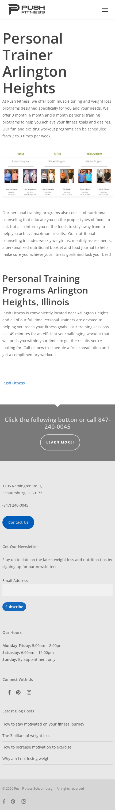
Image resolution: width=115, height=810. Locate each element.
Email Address (15, 580)
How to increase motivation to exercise (36, 747)
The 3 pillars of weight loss (26, 735)
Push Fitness (13, 382)
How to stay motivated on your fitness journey (43, 724)
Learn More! (60, 442)
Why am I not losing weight (26, 758)
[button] (105, 9)
